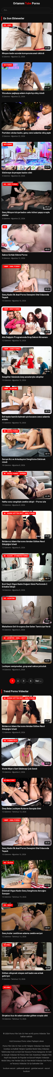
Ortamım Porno (26, 3)
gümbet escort (37, 1068)
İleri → (38, 681)
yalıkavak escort (23, 1068)
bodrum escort (9, 1068)
